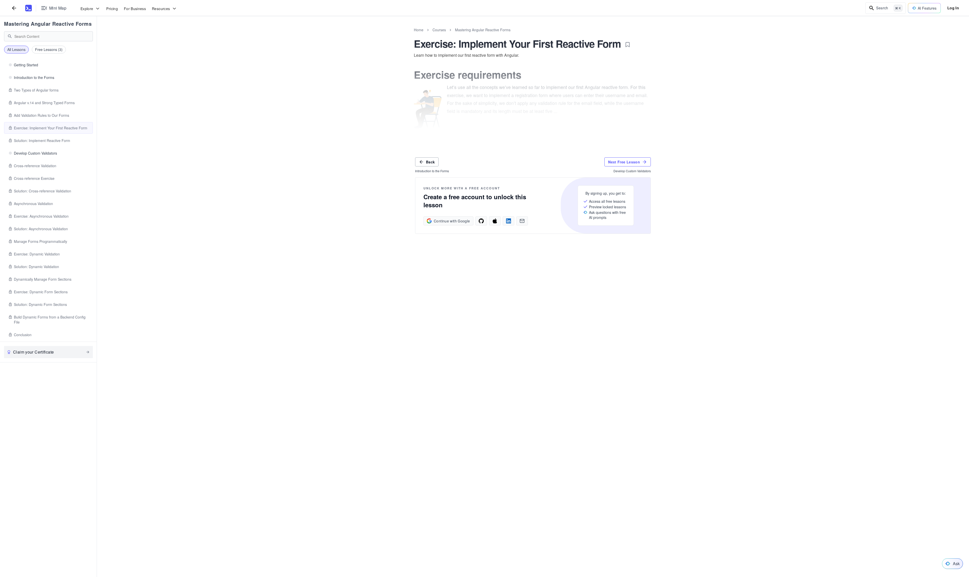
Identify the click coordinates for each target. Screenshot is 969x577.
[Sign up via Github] (481, 220)
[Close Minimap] (97, 35)
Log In (953, 8)
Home (418, 29)
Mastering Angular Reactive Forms (48, 23)
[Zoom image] (428, 109)
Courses (439, 29)
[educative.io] (28, 8)
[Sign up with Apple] (495, 220)
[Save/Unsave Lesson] (628, 45)
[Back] (14, 8)
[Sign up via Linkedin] (508, 220)
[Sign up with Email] (522, 220)
